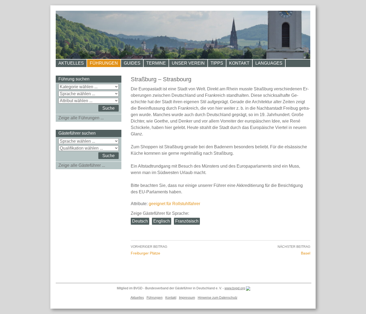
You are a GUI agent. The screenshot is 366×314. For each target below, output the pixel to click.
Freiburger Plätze (149, 250)
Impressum (187, 298)
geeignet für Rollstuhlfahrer (174, 203)
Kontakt (239, 63)
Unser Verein (188, 63)
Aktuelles (71, 63)
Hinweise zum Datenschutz (217, 298)
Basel (294, 250)
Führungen (104, 63)
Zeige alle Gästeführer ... (81, 165)
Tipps (217, 63)
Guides (132, 63)
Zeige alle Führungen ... (81, 118)
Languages (268, 63)
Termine (156, 63)
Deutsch (140, 221)
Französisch (187, 221)
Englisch (161, 221)
